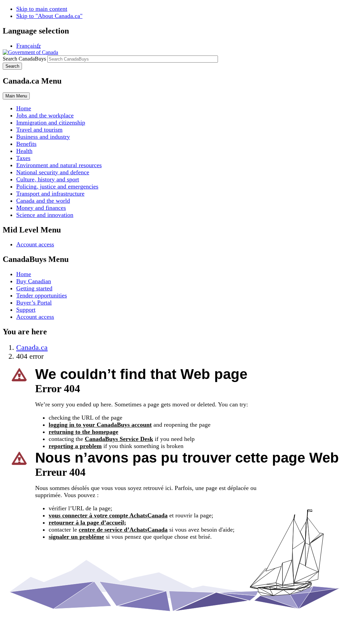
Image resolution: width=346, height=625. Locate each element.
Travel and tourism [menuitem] (39, 129)
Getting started (34, 288)
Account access (35, 244)
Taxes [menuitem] (23, 158)
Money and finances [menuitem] (41, 207)
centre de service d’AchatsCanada (123, 529)
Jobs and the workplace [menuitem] (45, 115)
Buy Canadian (33, 281)
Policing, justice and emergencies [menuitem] (57, 186)
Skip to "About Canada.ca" (49, 16)
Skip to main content (41, 8)
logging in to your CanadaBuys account (100, 424)
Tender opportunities (41, 295)
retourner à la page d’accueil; (87, 522)
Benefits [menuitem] (26, 143)
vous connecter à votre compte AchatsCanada (108, 515)
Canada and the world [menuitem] (43, 200)
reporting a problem (75, 446)
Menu (16, 95)
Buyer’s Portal (34, 302)
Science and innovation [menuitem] (44, 214)
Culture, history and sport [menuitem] (47, 179)
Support (25, 309)
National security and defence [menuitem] (52, 172)
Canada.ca (32, 347)
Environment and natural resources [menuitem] (59, 165)
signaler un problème (76, 536)
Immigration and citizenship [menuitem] (50, 122)
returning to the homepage (83, 431)
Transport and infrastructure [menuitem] (50, 193)
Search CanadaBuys (24, 59)
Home (23, 274)
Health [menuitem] (24, 151)
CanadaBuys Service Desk (119, 439)
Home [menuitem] (23, 108)
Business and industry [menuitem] (43, 136)
